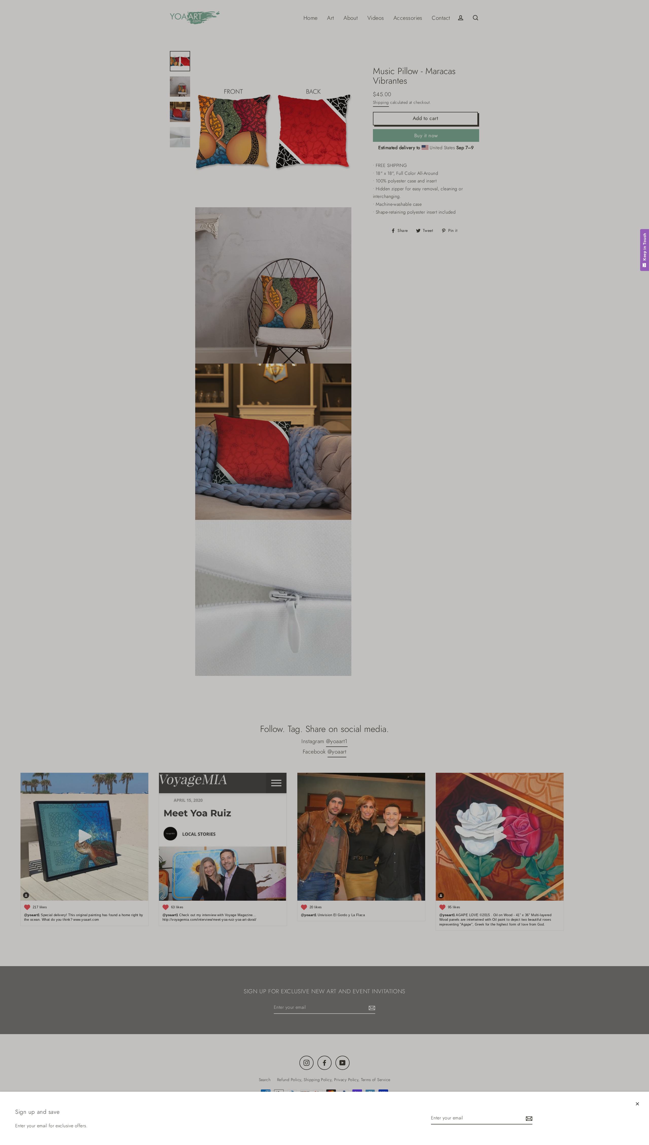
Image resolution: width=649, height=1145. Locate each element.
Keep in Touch (644, 248)
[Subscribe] (528, 1118)
